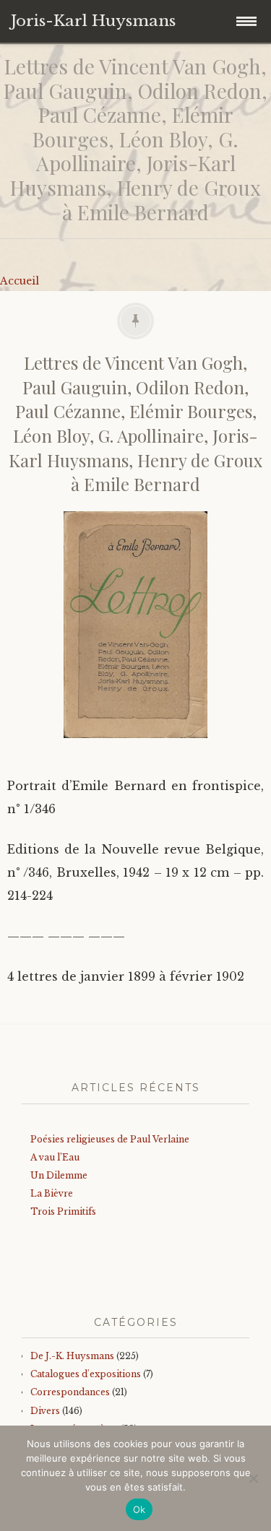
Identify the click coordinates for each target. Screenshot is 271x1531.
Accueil (19, 280)
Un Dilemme (58, 1175)
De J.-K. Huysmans (72, 1355)
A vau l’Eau (54, 1157)
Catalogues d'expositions (85, 1374)
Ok (139, 1509)
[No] (253, 1478)
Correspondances (70, 1392)
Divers (45, 1410)
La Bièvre (51, 1193)
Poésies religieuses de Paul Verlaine (109, 1139)
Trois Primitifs (63, 1211)
